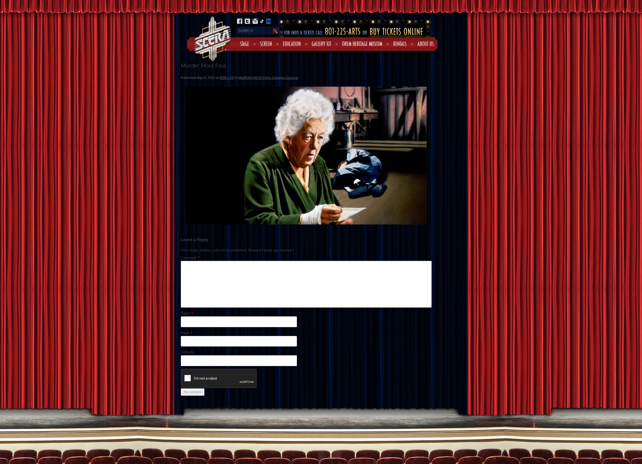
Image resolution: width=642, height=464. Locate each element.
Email (186, 333)
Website (187, 352)
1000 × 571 (226, 78)
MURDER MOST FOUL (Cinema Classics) (268, 78)
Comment (190, 258)
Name (187, 313)
